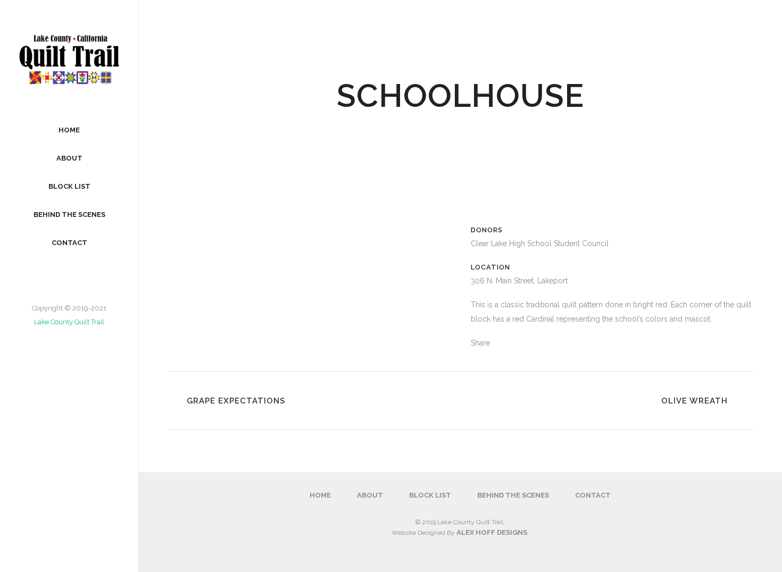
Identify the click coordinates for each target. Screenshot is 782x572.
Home (320, 495)
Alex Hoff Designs (491, 532)
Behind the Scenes (513, 495)
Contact (593, 495)
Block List (430, 495)
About (370, 495)
